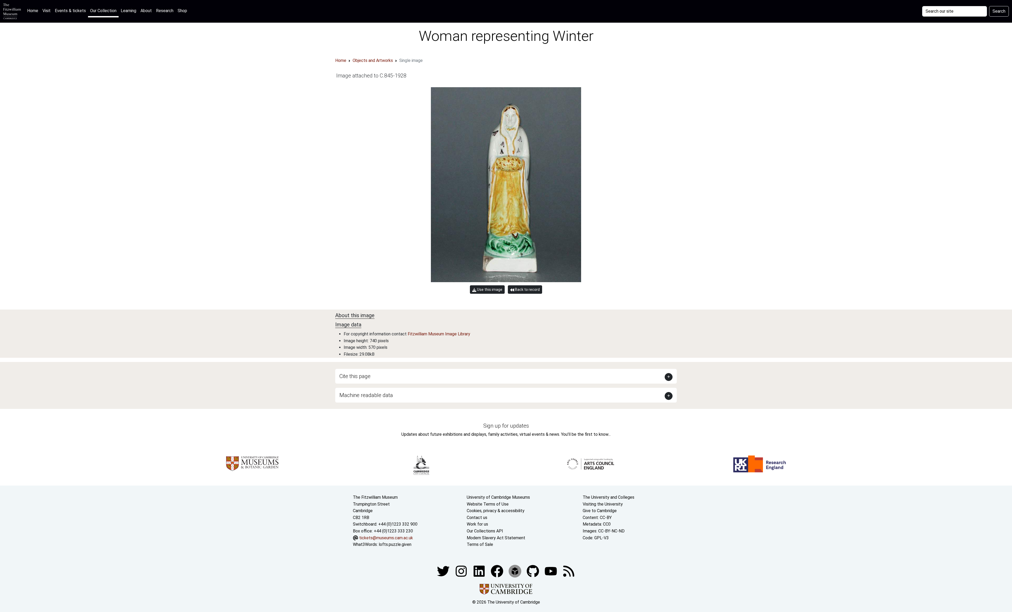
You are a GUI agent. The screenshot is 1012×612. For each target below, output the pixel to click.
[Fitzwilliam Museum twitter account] (444, 570)
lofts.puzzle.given (395, 544)
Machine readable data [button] (366, 395)
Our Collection (103, 10)
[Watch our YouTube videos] (551, 570)
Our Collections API (485, 530)
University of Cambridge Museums (498, 497)
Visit (46, 10)
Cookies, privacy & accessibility (495, 510)
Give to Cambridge (600, 510)
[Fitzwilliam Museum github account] (533, 570)
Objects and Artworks (373, 60)
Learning (128, 10)
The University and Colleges (608, 497)
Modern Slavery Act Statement (496, 537)
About (146, 10)
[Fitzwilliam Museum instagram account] (462, 570)
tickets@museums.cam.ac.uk (386, 537)
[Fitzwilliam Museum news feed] (568, 570)
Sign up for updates (506, 426)
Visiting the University (603, 504)
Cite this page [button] (355, 376)
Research (164, 10)
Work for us (477, 524)
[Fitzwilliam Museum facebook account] (480, 570)
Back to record (527, 289)
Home (33, 10)
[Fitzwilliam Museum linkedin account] (498, 570)
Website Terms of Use (488, 504)
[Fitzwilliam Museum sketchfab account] (515, 570)
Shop (182, 10)
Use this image (489, 289)
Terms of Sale (480, 544)
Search (998, 11)
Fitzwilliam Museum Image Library (439, 333)
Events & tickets (70, 10)
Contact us (477, 517)
